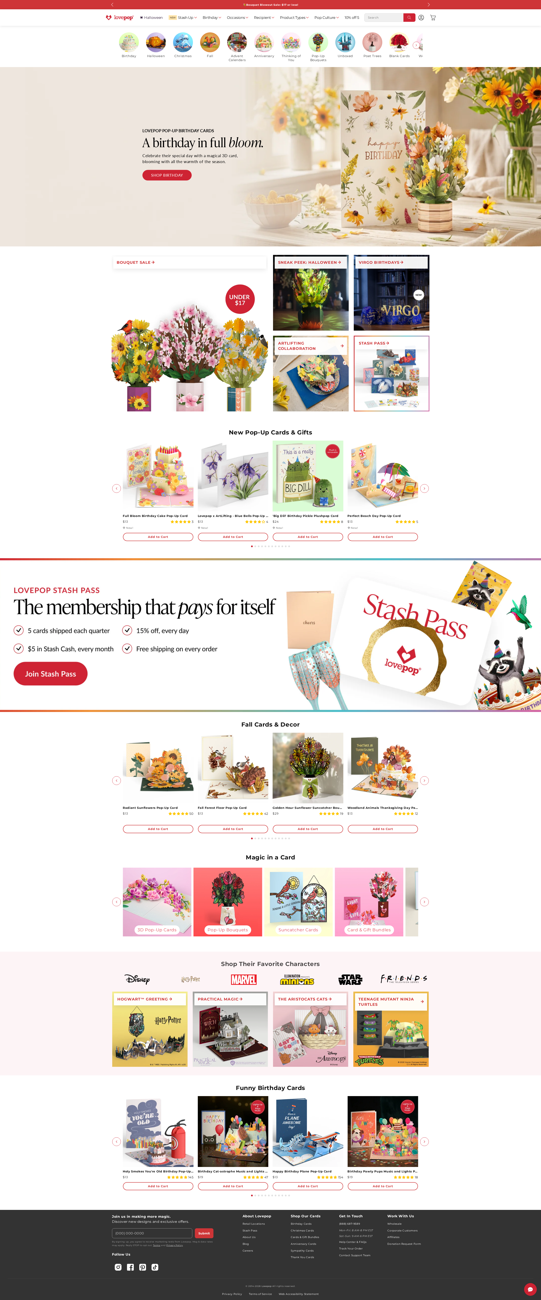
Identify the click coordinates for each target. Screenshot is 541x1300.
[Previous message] (112, 4)
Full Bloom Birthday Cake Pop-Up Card (155, 516)
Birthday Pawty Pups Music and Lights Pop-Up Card (382, 1171)
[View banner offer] (270, 156)
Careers (248, 1250)
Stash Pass (250, 1230)
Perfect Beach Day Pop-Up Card (374, 516)
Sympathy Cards (302, 1250)
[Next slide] (416, 45)
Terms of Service (260, 1294)
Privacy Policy (174, 1245)
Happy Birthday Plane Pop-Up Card (302, 1171)
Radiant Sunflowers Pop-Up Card (150, 808)
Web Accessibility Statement (299, 1294)
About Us (249, 1237)
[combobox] (389, 17)
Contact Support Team (355, 1255)
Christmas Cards (302, 1230)
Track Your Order (351, 1248)
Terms (156, 1245)
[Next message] (428, 4)
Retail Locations (254, 1223)
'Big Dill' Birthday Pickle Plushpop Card (306, 516)
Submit (204, 1233)
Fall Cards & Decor (270, 724)
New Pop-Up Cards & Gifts (270, 432)
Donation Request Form (404, 1243)
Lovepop (267, 1286)
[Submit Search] (409, 17)
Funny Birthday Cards (270, 1088)
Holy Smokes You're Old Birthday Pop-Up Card (158, 1171)
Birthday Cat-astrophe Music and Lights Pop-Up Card (233, 1171)
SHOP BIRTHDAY (167, 175)
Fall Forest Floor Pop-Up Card (222, 808)
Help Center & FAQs (353, 1242)
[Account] (421, 17)
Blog (246, 1243)
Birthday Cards (301, 1223)
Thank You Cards (302, 1257)
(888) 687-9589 (349, 1223)
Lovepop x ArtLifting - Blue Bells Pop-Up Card (233, 516)
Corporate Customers (402, 1230)
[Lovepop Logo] (119, 17)
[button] (183, 17)
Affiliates (393, 1237)
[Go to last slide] (116, 488)
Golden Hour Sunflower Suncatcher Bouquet (308, 808)
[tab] (252, 546)
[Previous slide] (124, 45)
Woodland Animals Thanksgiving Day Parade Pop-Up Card (382, 808)
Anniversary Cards (303, 1243)
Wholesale (394, 1223)
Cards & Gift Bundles (305, 1237)
